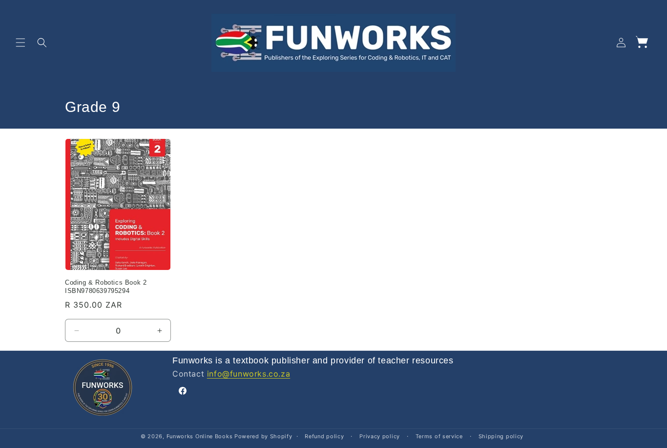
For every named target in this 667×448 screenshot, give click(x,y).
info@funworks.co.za (248, 374)
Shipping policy (501, 436)
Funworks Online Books (200, 436)
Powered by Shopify (263, 436)
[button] (20, 42)
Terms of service (439, 436)
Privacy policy (379, 436)
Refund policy (324, 436)
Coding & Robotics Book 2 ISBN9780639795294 (105, 286)
